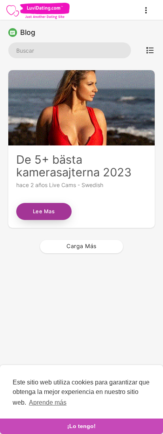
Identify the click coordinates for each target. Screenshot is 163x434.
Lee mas (44, 211)
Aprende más (47, 402)
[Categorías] (150, 50)
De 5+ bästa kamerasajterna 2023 (73, 166)
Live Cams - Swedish (76, 185)
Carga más (81, 246)
